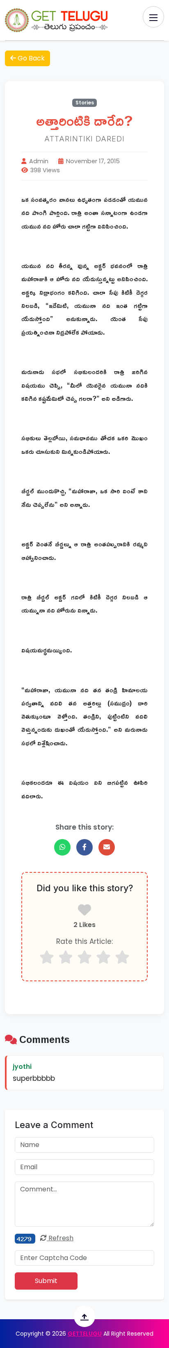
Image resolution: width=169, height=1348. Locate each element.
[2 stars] (65, 957)
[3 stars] (84, 957)
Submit (46, 1281)
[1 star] (46, 957)
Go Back (30, 58)
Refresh (60, 1238)
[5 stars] (122, 957)
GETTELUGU (85, 1334)
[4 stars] (103, 957)
